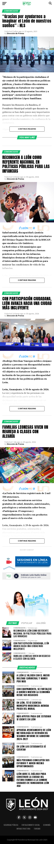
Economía (46, 825)
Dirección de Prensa (15, 33)
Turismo (37, 828)
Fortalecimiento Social (31, 825)
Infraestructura (23, 828)
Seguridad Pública (11, 825)
